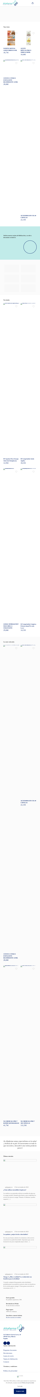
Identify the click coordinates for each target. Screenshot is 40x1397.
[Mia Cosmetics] (11, 268)
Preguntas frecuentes (10, 1350)
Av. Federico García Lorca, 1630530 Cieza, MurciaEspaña (12, 1336)
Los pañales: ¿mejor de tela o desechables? (15, 1234)
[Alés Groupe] (11, 288)
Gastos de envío (8, 1356)
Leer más (20, 1386)
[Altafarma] (10, 3)
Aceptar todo (20, 1391)
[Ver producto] (17, 32)
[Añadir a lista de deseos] (17, 35)
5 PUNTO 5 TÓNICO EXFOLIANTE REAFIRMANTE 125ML (10, 80)
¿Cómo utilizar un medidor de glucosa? (14, 1190)
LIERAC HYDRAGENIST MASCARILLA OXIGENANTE (11, 626)
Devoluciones (7, 1353)
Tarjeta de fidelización (10, 1359)
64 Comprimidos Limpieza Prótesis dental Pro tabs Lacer (28, 626)
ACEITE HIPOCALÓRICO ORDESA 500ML (26, 50)
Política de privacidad (10, 1371)
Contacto (6, 1362)
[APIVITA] (11, 278)
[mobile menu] (37, 3)
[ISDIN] (28, 288)
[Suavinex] (28, 268)
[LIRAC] (28, 278)
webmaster (8, 1187)
